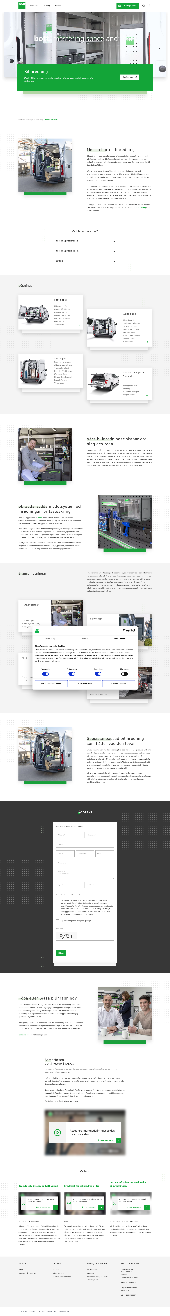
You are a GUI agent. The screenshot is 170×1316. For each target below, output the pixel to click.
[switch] (71, 674)
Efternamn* (92, 835)
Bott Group (56, 1269)
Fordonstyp (62, 863)
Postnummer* (82, 854)
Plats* (99, 854)
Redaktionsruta (92, 1269)
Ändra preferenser (105, 1140)
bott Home (21, 120)
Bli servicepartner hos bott (62, 1277)
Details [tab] (85, 638)
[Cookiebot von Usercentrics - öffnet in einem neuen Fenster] (125, 631)
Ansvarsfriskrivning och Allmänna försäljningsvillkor (98, 1278)
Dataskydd (90, 1273)
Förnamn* (61, 835)
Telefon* (90, 885)
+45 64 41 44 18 (132, 1277)
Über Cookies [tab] (120, 638)
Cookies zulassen (118, 683)
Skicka (61, 953)
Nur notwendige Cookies (51, 683)
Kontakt (21, 1269)
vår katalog (141, 207)
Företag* (61, 844)
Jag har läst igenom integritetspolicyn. (76, 920)
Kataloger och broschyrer (27, 1273)
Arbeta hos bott (58, 1273)
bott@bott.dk (131, 1282)
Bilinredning (39, 120)
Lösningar (34, 5)
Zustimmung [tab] (50, 638)
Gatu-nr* (61, 854)
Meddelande (61, 871)
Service (58, 5)
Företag (46, 5)
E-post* (60, 885)
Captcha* (59, 929)
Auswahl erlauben (85, 683)
